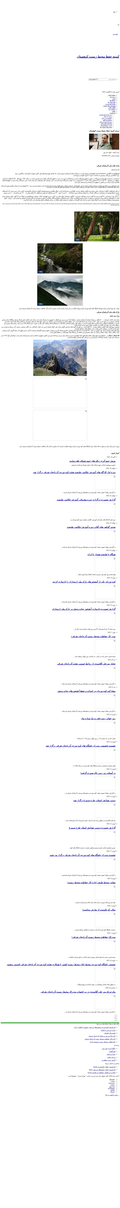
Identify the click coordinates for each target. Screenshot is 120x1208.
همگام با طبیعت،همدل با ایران (101, 554)
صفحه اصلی (112, 95)
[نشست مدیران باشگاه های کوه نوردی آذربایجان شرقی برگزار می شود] (105, 872)
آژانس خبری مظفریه (109, 1060)
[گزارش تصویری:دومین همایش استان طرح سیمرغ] (105, 844)
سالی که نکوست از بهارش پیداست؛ (99, 910)
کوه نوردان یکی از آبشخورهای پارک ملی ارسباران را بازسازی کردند (84, 582)
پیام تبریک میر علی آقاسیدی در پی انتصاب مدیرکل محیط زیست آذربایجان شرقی (78, 992)
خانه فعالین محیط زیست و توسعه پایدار (103, 1042)
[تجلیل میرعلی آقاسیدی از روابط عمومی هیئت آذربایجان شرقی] (105, 680)
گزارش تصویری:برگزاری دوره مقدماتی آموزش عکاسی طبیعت (86, 500)
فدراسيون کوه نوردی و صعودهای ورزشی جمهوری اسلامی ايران (95, 1027)
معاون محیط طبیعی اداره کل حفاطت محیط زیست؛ (91, 882)
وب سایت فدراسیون (105, 115)
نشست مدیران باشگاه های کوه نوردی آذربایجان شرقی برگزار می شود (83, 855)
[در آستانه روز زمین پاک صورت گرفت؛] (105, 790)
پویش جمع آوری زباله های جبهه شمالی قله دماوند (92, 461)
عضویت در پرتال (107, 118)
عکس (114, 111)
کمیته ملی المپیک (110, 1033)
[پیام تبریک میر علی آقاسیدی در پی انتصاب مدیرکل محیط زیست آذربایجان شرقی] (105, 1008)
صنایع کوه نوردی (110, 104)
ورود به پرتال (108, 116)
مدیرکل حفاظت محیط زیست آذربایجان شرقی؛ (94, 937)
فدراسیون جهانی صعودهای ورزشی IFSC (102, 1070)
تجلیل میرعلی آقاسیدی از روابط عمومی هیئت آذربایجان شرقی (86, 664)
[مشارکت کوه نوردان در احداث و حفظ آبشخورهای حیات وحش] (105, 708)
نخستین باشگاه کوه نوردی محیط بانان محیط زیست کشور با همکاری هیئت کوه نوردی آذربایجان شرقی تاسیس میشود (61, 964)
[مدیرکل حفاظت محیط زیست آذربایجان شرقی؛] (105, 954)
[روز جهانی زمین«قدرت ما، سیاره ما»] (105, 735)
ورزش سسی (111, 1057)
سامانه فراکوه (107, 120)
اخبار (114, 98)
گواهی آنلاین (112, 107)
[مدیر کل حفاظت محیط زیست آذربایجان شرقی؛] (105, 653)
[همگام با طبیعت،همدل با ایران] (105, 571)
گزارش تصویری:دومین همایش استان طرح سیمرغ (92, 828)
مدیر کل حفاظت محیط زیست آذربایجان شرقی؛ (93, 636)
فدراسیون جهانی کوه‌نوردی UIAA (104, 1067)
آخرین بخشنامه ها (106, 125)
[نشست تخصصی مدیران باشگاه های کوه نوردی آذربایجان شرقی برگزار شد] (105, 762)
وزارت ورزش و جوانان (108, 1030)
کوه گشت (112, 1051)
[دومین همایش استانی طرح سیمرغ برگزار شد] (105, 817)
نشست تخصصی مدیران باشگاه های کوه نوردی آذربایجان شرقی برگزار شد (81, 746)
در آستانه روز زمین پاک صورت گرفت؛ (98, 773)
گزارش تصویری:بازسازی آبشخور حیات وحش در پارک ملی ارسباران (84, 609)
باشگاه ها (113, 100)
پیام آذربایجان (111, 1054)
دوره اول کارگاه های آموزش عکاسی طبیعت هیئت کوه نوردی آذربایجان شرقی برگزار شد (74, 472)
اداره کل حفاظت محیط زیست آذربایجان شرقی (100, 1039)
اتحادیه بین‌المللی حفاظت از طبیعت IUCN (102, 1073)
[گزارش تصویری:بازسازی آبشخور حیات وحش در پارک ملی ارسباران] (105, 626)
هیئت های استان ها (106, 127)
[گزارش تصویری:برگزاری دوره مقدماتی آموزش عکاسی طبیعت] (105, 516)
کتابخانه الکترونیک (106, 123)
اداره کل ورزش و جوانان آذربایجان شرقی (102, 1036)
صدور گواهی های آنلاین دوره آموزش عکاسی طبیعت (91, 527)
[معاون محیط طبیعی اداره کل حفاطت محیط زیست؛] (105, 899)
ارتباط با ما (112, 109)
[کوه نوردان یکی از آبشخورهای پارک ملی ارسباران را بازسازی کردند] (105, 598)
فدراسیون (112, 113)
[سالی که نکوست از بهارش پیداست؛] (105, 926)
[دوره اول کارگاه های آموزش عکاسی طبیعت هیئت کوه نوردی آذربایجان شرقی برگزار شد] (105, 489)
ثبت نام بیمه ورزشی (105, 122)
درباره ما (113, 97)
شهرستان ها (112, 102)
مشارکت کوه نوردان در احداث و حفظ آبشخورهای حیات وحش (86, 691)
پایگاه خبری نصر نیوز (109, 1048)
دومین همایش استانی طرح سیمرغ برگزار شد (94, 800)
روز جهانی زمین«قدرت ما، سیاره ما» (98, 718)
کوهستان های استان (109, 106)
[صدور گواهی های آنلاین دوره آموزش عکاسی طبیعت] (105, 544)
